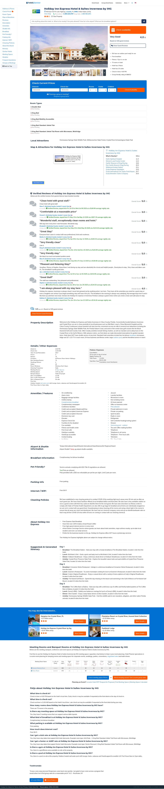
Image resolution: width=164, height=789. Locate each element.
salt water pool (44, 383)
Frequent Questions (9, 60)
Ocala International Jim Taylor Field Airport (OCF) (122, 171)
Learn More (37, 780)
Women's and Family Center (115, 161)
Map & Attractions (8, 17)
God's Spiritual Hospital (114, 159)
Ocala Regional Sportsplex (115, 169)
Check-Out (64, 87)
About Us (11, 787)
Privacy (25, 787)
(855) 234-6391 (53, 787)
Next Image (102, 46)
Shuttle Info (6, 28)
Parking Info (6, 37)
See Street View (38, 182)
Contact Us (4, 787)
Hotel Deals (95, 3)
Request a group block (61, 96)
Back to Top (8, 66)
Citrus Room (35, 671)
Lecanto (68, 11)
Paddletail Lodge (108, 628)
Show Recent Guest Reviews (42, 313)
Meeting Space (7, 54)
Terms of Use (18, 787)
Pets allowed (115, 407)
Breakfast (5, 31)
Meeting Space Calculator (138, 682)
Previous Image (36, 46)
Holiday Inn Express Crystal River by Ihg (56, 628)
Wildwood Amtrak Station (114, 167)
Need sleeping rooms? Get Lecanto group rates (130, 677)
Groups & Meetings (8, 63)
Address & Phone (8, 9)
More (126, 3)
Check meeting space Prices (98, 677)
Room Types (6, 14)
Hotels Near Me (33, 787)
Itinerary (5, 48)
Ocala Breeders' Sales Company (117, 173)
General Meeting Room (38, 668)
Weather (5, 57)
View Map (47, 14)
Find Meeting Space (122, 682)
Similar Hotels (7, 51)
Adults (100, 87)
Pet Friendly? (6, 34)
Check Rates (51, 780)
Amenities (5, 26)
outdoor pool (117, 337)
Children (111, 87)
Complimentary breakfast (70, 402)
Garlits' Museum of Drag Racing (116, 163)
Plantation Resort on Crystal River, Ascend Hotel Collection (124, 616)
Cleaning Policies (8, 43)
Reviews (5, 20)
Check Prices (7, 11)
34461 (76, 11)
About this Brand (8, 46)
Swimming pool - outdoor (119, 425)
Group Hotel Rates (107, 3)
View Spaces (60, 370)
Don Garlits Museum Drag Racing (117, 165)
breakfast (133, 335)
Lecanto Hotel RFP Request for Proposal (100, 682)
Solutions (119, 3)
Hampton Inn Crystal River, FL (52, 616)
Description (6, 23)
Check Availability (131, 90)
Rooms (91, 87)
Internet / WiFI (7, 40)
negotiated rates (112, 656)
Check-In (35, 87)
